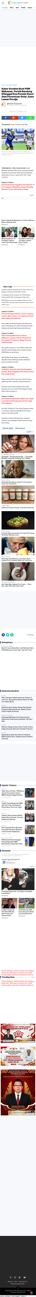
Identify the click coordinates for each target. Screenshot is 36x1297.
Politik (23, 7)
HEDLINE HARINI (7, 428)
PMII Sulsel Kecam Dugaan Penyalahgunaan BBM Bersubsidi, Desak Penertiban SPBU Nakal (12, 842)
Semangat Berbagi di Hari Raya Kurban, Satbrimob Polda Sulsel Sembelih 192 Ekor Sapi (17, 719)
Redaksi (10, 1281)
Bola (17, 7)
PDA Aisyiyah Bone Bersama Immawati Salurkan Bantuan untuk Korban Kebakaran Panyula (12, 829)
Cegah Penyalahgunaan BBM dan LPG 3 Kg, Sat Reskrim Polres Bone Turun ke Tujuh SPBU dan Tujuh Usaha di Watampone (12, 805)
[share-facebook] (3, 634)
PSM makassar (20, 428)
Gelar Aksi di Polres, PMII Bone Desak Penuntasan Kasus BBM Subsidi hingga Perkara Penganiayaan (13, 793)
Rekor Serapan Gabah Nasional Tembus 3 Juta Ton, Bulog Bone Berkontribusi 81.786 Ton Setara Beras (17, 700)
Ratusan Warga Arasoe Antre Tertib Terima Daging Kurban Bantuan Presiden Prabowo (17, 728)
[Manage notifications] (31, 1292)
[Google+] (14, 118)
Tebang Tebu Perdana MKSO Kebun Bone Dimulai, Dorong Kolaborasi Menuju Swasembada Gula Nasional (12, 817)
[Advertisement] (18, 28)
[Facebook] (6, 118)
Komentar (30, 635)
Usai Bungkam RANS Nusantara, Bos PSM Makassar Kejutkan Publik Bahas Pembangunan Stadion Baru (16, 296)
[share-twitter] (7, 634)
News (12, 7)
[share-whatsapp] (12, 634)
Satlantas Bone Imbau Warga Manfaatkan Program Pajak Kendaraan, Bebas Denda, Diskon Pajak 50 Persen (17, 709)
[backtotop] (18, 1288)
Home (3, 85)
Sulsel (30, 7)
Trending (4, 7)
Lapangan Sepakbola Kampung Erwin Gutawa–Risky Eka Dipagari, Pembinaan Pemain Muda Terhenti (17, 291)
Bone (4, 789)
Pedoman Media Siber (17, 1284)
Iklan (15, 1281)
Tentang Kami (23, 1281)
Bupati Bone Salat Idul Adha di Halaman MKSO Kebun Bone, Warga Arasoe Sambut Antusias (17, 737)
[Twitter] (22, 118)
